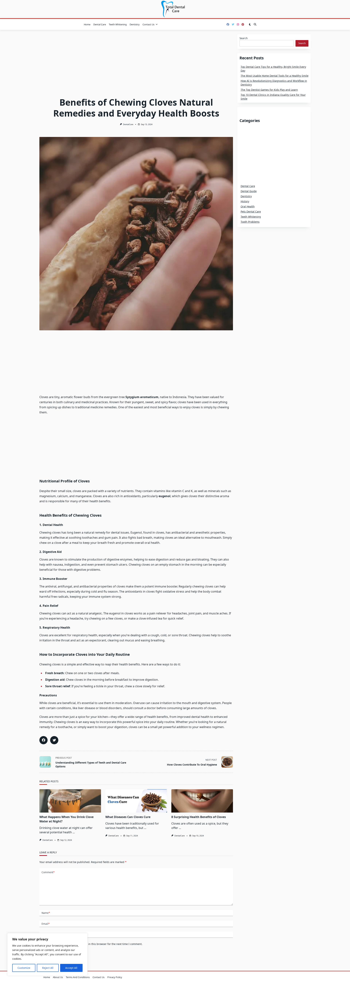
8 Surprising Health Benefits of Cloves (198, 817)
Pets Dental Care (251, 211)
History (245, 201)
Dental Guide (249, 191)
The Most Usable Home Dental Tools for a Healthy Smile (274, 75)
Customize (24, 968)
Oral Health (248, 206)
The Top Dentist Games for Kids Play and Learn (269, 89)
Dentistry (135, 24)
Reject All (47, 968)
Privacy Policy (114, 977)
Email (46, 923)
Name (46, 913)
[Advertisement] (136, 61)
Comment (48, 872)
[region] (47, 954)
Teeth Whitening (118, 24)
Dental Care (99, 24)
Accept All (71, 968)
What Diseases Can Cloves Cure (127, 817)
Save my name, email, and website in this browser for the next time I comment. (93, 944)
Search (244, 38)
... (74, 832)
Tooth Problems (250, 221)
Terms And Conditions (78, 977)
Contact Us (148, 24)
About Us (58, 977)
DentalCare (128, 124)
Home (87, 24)
